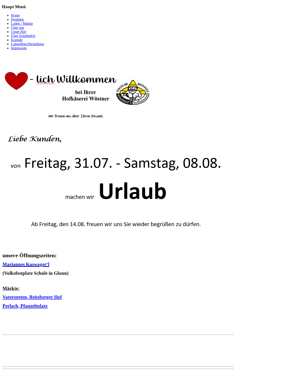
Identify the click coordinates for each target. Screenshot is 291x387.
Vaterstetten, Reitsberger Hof (32, 297)
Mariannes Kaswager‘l (26, 264)
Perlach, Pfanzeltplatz (25, 306)
